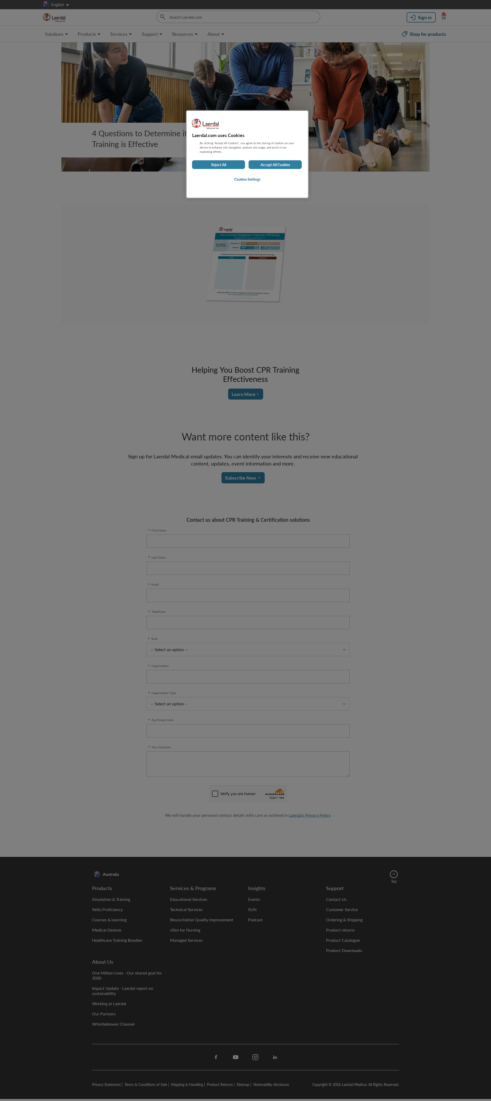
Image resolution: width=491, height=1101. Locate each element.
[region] (247, 154)
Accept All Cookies (275, 164)
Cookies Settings (247, 179)
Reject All (218, 164)
